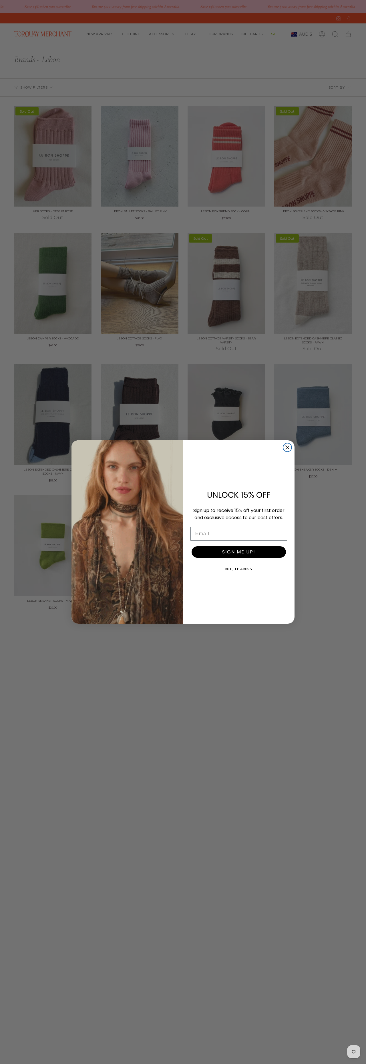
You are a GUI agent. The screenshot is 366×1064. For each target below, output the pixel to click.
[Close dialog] (287, 447)
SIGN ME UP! (238, 552)
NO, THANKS (238, 569)
